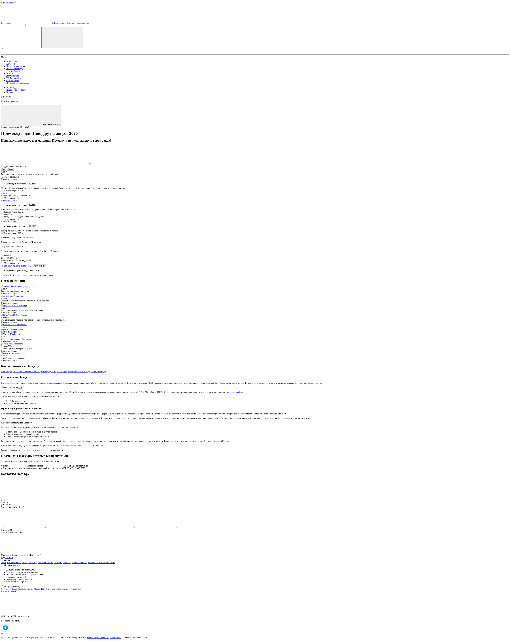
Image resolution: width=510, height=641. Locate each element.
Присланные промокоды (17, 83)
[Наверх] (5, 628)
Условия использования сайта (101, 562)
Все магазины (59, 23)
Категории (71, 23)
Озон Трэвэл (21, 315)
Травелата (18, 344)
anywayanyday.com (26, 286)
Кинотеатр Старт (54, 589)
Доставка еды (83, 23)
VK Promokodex (13, 78)
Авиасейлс (19, 296)
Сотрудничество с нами (42, 562)
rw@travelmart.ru (234, 392)
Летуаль (5, 589)
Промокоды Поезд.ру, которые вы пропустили (53, 371)
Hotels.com (15, 334)
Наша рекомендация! (15, 66)
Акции (10, 169)
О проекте (9, 560)
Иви (43, 589)
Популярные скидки (13, 586)
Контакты (58, 562)
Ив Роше (13, 589)
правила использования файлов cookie (104, 637)
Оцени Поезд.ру (99, 371)
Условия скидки (11, 177)
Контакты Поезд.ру (83, 371)
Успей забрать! (13, 71)
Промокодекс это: (12, 565)
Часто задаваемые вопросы (75, 562)
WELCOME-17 (39, 266)
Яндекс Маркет (34, 589)
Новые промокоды (14, 68)
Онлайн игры (12, 80)
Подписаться (7, 557)
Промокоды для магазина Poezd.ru (16, 371)
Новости (10, 73)
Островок (22, 589)
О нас (3, 562)
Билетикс (16, 353)
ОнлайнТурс (21, 305)
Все (3, 169)
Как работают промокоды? (19, 562)
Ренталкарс (22, 324)
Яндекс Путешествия (71, 589)
